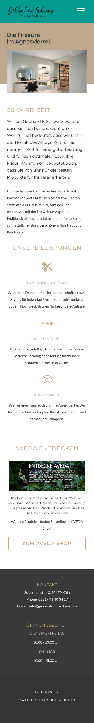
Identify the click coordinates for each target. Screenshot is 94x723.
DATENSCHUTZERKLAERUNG (47, 700)
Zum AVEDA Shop (47, 543)
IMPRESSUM (47, 692)
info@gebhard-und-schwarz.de (53, 606)
